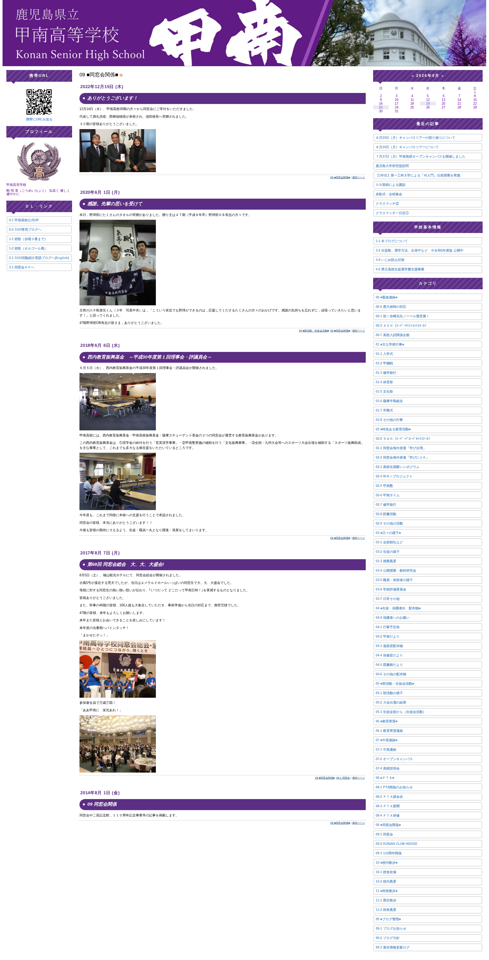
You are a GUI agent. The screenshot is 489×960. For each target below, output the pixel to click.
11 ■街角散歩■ (387, 891)
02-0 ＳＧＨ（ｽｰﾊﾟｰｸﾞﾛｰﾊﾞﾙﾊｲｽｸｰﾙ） (404, 439)
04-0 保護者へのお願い (393, 618)
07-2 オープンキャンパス (394, 759)
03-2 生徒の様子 (388, 552)
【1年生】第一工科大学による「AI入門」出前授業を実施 (418, 175)
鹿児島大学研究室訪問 (392, 166)
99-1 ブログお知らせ (391, 928)
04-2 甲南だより (388, 636)
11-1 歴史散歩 (386, 900)
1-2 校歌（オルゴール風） (28, 248)
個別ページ (358, 177)
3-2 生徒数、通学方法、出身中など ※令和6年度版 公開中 (420, 250)
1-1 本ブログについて (392, 241)
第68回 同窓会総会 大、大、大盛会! (125, 564)
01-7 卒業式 (384, 410)
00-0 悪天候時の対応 (391, 307)
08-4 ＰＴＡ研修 (388, 815)
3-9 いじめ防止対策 (390, 260)
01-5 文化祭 (384, 391)
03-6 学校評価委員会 (391, 589)
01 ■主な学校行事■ (390, 344)
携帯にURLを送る (39, 119)
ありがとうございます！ (112, 98)
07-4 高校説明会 (388, 768)
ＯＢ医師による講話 (390, 185)
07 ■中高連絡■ (387, 740)
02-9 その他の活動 (389, 523)
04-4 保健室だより (389, 655)
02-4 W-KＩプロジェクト (394, 476)
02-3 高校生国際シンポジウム (397, 467)
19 (428, 103)
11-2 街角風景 (386, 910)
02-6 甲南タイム (388, 495)
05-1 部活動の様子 (389, 693)
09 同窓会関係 (102, 804)
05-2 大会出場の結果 (391, 702)
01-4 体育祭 (384, 382)
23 (381, 107)
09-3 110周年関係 (389, 853)
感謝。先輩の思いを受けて (114, 203)
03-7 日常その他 (388, 599)
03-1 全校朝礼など (389, 542)
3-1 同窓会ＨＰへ (21, 267)
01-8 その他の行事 (389, 420)
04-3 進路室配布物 (389, 646)
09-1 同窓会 (343, 777)
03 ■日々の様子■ (388, 533)
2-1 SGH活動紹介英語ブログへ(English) (39, 258)
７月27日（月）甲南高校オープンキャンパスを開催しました (420, 156)
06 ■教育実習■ (387, 721)
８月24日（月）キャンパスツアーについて (407, 147)
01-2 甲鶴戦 (384, 363)
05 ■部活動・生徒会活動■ (314, 330)
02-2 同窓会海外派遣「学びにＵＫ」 (402, 457)
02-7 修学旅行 (386, 504)
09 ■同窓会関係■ (340, 177)
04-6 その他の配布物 (391, 674)
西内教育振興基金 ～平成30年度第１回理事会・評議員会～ (149, 357)
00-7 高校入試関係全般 (393, 335)
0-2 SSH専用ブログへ (25, 229)
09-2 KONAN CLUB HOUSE (396, 844)
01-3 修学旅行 (386, 373)
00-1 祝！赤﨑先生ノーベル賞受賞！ (402, 316)
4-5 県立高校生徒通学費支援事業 (400, 269)
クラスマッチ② (387, 203)
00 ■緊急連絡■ (387, 297)
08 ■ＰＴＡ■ (385, 778)
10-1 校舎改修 (386, 872)
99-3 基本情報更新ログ (393, 947)
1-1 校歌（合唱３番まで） (28, 239)
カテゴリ (428, 283)
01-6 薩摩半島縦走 (389, 401)
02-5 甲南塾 (384, 486)
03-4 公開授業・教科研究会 (396, 570)
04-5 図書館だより (389, 665)
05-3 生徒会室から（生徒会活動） (401, 712)
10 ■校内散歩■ (387, 863)
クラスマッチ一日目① (392, 213)
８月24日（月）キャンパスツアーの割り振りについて (415, 138)
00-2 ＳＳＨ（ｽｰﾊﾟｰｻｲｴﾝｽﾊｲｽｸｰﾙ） (402, 325)
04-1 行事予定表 (388, 627)
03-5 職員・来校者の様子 (394, 580)
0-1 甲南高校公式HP (24, 220)
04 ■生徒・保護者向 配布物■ (398, 608)
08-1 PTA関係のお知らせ (394, 787)
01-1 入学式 (384, 354)
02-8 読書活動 (386, 514)
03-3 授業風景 (386, 561)
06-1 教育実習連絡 (389, 731)
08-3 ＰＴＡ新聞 (388, 806)
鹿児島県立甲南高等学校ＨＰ (244, 33)
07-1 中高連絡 (386, 749)
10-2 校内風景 (386, 881)
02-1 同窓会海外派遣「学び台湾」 (401, 448)
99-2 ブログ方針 (388, 938)
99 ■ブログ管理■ (388, 919)
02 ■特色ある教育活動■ (393, 429)
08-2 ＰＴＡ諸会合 (389, 797)
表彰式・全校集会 (389, 194)
